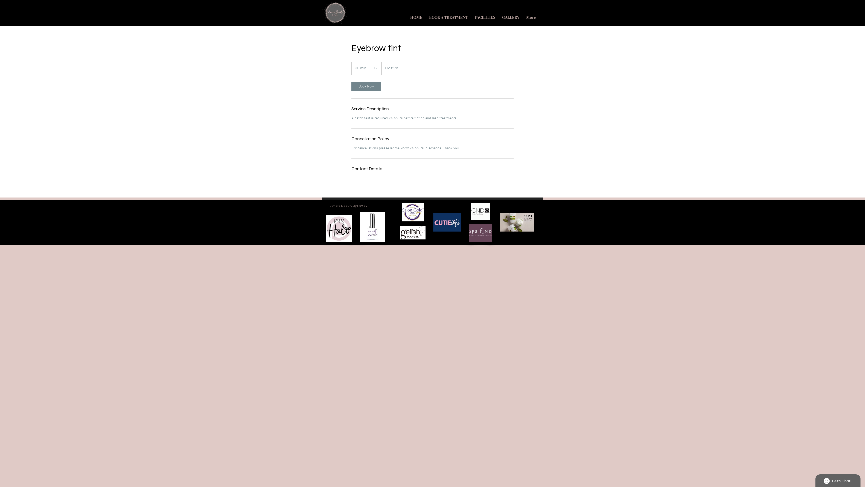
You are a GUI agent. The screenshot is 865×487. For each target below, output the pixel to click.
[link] (366, 86)
